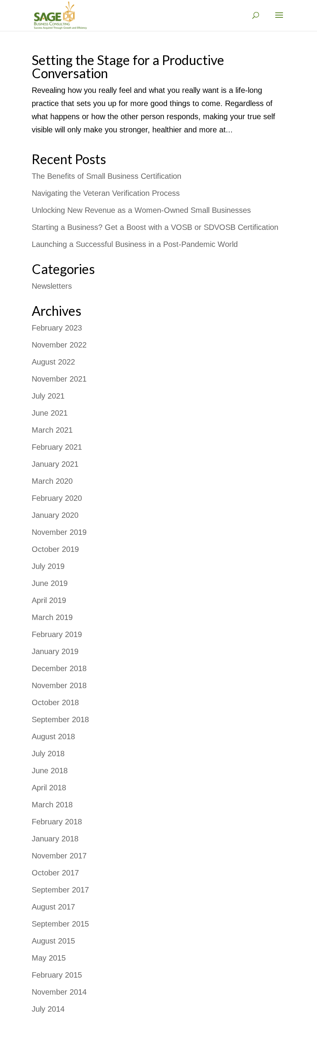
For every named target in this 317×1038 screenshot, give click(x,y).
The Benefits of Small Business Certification (106, 176)
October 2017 (55, 872)
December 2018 (59, 668)
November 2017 (59, 855)
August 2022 (53, 362)
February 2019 (57, 634)
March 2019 (52, 617)
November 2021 (59, 379)
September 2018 (60, 719)
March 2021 (52, 430)
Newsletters (52, 286)
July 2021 (48, 396)
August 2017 (53, 907)
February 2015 (57, 975)
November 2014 (59, 992)
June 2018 (50, 770)
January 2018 (55, 838)
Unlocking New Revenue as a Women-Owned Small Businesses (141, 210)
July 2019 (48, 566)
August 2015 (53, 941)
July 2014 (48, 1009)
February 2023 (57, 328)
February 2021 (57, 447)
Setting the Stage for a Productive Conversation (128, 66)
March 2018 (52, 804)
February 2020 (57, 498)
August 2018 (53, 736)
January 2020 (55, 515)
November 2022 (59, 345)
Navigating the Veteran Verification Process (106, 193)
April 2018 (49, 787)
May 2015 (49, 958)
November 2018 (59, 685)
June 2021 (50, 413)
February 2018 (57, 821)
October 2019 (55, 549)
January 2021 (55, 464)
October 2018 (55, 702)
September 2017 (60, 890)
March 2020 (52, 481)
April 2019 (49, 600)
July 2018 (48, 753)
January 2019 (55, 651)
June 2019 (50, 583)
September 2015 (60, 924)
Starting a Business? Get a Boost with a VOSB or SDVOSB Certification (155, 227)
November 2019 (59, 532)
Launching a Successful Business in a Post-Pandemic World (135, 244)
